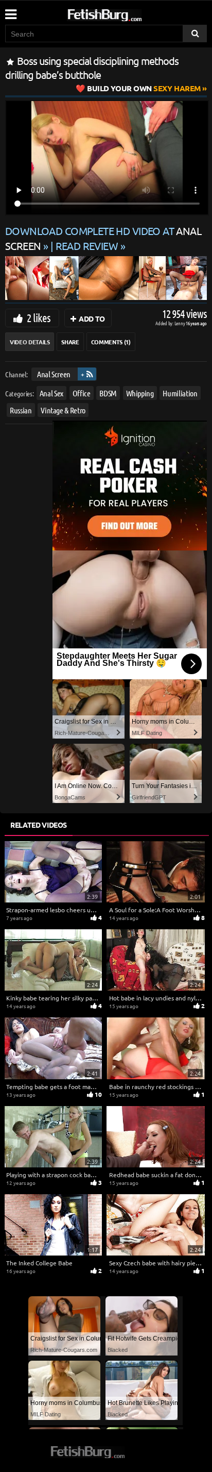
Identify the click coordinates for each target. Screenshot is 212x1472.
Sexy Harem (144, 88)
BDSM (108, 392)
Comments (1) (111, 342)
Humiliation (180, 392)
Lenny (180, 323)
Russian (21, 409)
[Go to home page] (124, 13)
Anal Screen (53, 374)
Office (82, 392)
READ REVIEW (87, 245)
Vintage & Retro (63, 409)
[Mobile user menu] (10, 11)
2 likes (38, 317)
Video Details (29, 342)
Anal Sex (51, 392)
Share (70, 342)
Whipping (140, 392)
